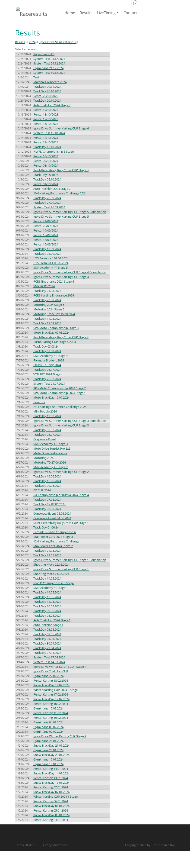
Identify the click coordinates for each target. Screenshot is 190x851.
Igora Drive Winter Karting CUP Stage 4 (59, 666)
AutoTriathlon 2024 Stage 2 (51, 189)
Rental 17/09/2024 (45, 240)
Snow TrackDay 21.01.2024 (51, 745)
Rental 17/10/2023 (45, 119)
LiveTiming (108, 14)
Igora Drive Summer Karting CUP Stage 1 (61, 569)
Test (36, 77)
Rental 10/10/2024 (45, 156)
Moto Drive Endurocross (50, 453)
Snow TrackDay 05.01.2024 (51, 815)
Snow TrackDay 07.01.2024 (51, 792)
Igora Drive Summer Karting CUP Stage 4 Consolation (69, 272)
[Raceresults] (32, 13)
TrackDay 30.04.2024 (47, 643)
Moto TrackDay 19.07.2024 (51, 397)
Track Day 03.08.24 (46, 346)
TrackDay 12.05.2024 (47, 597)
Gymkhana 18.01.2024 (48, 764)
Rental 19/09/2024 (45, 230)
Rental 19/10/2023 (45, 110)
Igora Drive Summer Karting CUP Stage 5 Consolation (69, 212)
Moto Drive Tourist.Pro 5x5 (51, 448)
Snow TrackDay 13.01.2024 (51, 782)
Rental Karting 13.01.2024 (50, 778)
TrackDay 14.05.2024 (47, 592)
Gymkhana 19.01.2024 (48, 759)
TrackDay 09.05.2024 (47, 611)
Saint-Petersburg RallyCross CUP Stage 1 (61, 523)
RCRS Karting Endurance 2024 (53, 295)
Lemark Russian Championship (54, 532)
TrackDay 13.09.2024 (47, 249)
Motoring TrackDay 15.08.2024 (54, 314)
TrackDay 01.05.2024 (47, 639)
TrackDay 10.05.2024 (47, 606)
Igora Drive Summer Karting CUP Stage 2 (61, 472)
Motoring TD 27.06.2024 (49, 462)
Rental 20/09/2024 (45, 226)
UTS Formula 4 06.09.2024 (50, 263)
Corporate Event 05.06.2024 (52, 513)
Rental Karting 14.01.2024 (50, 769)
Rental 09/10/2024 (45, 161)
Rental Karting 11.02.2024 (50, 713)
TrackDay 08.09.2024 (47, 253)
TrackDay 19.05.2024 (47, 578)
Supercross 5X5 (43, 54)
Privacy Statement (54, 845)
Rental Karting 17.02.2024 (50, 694)
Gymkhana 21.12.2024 (48, 68)
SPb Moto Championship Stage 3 (56, 328)
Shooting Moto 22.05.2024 (51, 564)
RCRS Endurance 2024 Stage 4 (53, 281)
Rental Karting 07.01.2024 (50, 787)
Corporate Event (44, 439)
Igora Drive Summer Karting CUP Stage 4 (61, 277)
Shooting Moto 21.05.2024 (51, 574)
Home (69, 12)
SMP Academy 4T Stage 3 (50, 444)
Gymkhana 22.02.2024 (48, 676)
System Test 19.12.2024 (49, 73)
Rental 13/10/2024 (45, 142)
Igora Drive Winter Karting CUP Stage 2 (59, 736)
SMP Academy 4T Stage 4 (50, 356)
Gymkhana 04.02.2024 (48, 722)
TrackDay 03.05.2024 (47, 629)
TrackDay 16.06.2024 (47, 476)
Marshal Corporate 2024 (49, 82)
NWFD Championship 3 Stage (53, 583)
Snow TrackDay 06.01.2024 (51, 806)
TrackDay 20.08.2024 (47, 300)
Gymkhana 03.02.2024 (48, 727)
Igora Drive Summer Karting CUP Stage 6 (61, 128)
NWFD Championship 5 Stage (53, 151)
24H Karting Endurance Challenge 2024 (59, 407)
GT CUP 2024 (42, 490)
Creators (39, 402)
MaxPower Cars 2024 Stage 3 (53, 537)
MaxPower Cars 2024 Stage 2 (53, 546)
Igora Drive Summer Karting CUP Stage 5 (61, 216)
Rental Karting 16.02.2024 (50, 704)
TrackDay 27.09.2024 (47, 202)
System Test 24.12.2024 (49, 63)
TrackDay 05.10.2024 (47, 179)
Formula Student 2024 (48, 360)
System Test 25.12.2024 (49, 59)
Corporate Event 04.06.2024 (52, 518)
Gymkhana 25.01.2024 (48, 741)
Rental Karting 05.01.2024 (50, 810)
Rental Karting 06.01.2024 (50, 801)
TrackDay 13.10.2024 (47, 147)
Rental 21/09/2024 (45, 221)
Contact (130, 12)
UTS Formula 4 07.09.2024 (50, 258)
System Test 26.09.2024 (49, 207)
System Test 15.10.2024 (49, 133)
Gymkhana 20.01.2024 (48, 750)
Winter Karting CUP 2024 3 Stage (55, 690)
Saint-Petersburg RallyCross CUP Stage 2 (61, 337)
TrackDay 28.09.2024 (47, 198)
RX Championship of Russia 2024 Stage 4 (61, 495)
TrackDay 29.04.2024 (47, 648)
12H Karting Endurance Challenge (56, 541)
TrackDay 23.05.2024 (47, 555)
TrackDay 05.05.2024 (47, 615)
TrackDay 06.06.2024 (47, 509)
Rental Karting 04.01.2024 (50, 820)
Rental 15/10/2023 (45, 124)
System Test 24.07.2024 (49, 383)
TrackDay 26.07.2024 (47, 369)
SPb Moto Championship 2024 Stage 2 (59, 388)
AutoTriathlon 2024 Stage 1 (51, 620)
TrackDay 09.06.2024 (47, 486)
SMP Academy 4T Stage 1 (50, 588)
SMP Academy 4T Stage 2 (50, 467)
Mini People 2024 (45, 411)
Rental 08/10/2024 (45, 165)
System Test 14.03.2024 (49, 662)
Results (86, 12)
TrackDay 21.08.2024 (47, 291)
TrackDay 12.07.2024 (47, 416)
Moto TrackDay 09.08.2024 (51, 332)
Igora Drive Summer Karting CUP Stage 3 (61, 425)
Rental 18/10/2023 (45, 114)
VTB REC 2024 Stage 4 (48, 374)
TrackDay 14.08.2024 (47, 318)
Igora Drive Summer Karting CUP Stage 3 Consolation (69, 421)
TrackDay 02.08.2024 (47, 351)
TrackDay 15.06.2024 (47, 481)
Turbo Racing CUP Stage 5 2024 (54, 342)
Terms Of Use (24, 845)
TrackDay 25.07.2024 (47, 379)
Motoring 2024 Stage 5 (48, 305)
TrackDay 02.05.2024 (47, 634)
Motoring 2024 (43, 458)
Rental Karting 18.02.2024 (50, 680)
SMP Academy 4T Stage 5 (50, 267)
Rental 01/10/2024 (45, 184)
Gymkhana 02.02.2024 (48, 731)
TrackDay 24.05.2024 (47, 550)
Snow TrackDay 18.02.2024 (51, 685)
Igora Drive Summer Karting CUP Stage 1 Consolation (69, 560)
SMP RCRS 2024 (44, 286)
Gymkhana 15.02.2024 (48, 708)
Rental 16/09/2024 (45, 244)
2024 (32, 42)
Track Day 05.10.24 (46, 175)
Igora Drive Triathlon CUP (50, 671)
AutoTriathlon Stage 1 (48, 625)
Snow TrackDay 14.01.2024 (51, 773)
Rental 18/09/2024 (45, 235)
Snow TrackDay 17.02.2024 (51, 699)
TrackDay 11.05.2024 (47, 602)
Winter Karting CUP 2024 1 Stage (55, 796)
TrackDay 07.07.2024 (47, 430)
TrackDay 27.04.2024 (47, 653)
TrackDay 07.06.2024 (47, 499)
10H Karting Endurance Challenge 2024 (59, 193)
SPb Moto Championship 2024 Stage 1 (59, 393)
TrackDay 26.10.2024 (47, 91)
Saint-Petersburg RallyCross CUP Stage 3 (61, 170)
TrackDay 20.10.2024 (47, 100)
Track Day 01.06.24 (46, 527)
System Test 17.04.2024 (49, 657)
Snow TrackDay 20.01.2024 (51, 755)
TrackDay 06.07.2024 (47, 434)
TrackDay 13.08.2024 (47, 323)
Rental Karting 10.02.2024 (50, 718)
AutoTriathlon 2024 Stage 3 (51, 105)
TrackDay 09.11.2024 (47, 86)
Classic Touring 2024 (47, 365)
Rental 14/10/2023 (45, 137)
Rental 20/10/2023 (45, 96)
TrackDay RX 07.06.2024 (49, 504)
